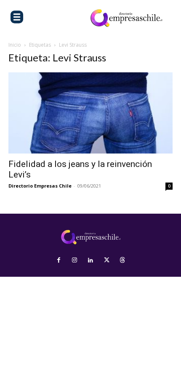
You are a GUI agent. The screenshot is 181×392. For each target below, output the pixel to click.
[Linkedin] (90, 260)
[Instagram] (74, 260)
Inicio (14, 44)
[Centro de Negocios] (126, 18)
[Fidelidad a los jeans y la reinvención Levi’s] (90, 113)
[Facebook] (58, 260)
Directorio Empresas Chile (40, 186)
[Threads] (122, 260)
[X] (106, 260)
